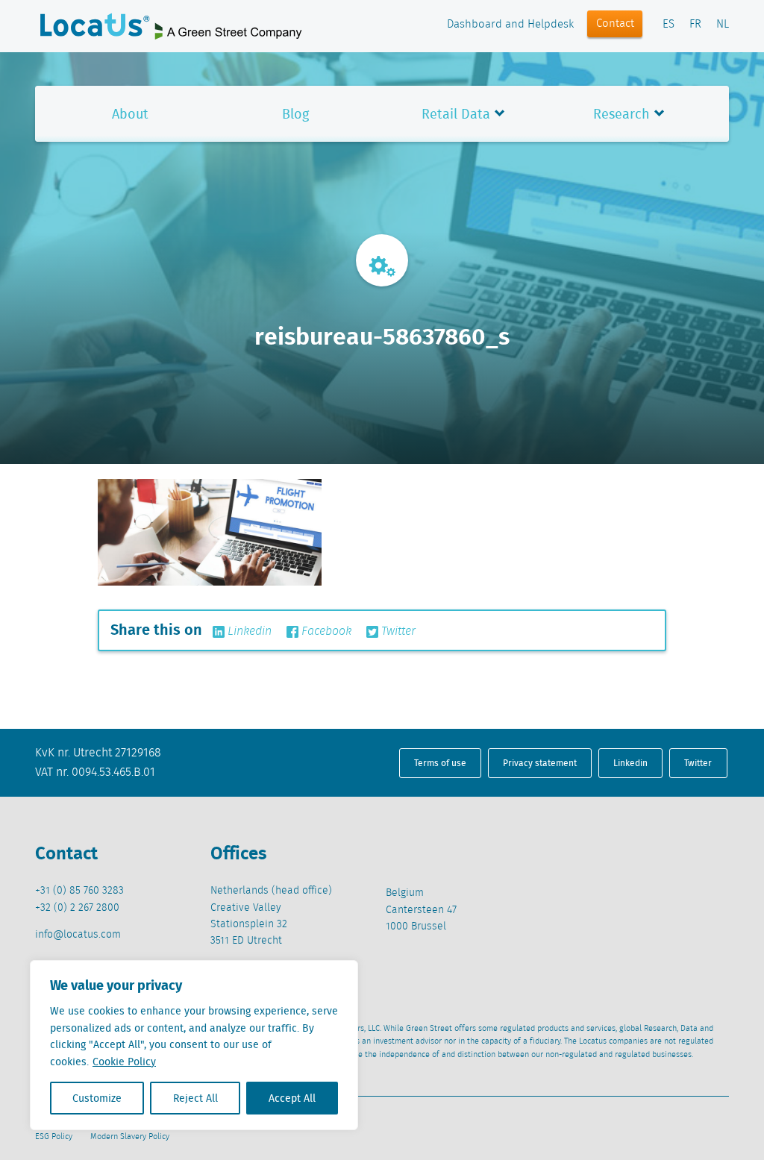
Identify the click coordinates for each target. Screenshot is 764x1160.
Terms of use (440, 762)
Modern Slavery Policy (129, 1137)
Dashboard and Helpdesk (510, 25)
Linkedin (248, 632)
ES (668, 25)
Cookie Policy (124, 1061)
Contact (615, 24)
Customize (97, 1098)
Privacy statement (540, 762)
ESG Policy (53, 1137)
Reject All (195, 1098)
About (130, 114)
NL (722, 25)
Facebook (324, 632)
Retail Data (456, 114)
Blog (295, 114)
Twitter (397, 632)
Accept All (292, 1098)
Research (621, 114)
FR (695, 25)
